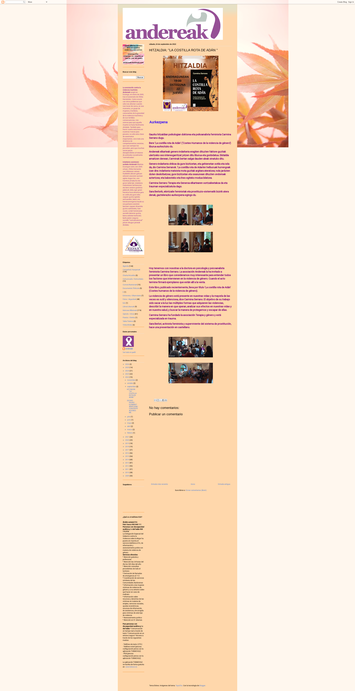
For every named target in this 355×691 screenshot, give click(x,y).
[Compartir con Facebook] (163, 400)
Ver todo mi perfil (129, 352)
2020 (127, 440)
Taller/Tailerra (128, 321)
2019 (127, 443)
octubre (130, 383)
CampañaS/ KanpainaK (131, 270)
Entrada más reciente (159, 484)
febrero (130, 433)
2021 (127, 437)
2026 (127, 364)
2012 (127, 466)
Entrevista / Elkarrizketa (132, 296)
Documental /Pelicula (131, 288)
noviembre (131, 380)
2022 (127, 377)
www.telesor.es (131, 667)
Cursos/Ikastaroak (130, 285)
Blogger (202, 686)
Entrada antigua (224, 484)
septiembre (131, 387)
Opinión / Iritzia (128, 314)
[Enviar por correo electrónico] (155, 400)
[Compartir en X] (160, 400)
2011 (127, 469)
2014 (127, 460)
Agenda (126, 266)
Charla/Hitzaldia (129, 275)
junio (129, 420)
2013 (127, 463)
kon (124, 303)
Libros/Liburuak (128, 307)
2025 (127, 367)
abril (129, 426)
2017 (127, 450)
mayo (129, 423)
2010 (127, 473)
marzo (130, 430)
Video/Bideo (127, 325)
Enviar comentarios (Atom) (196, 490)
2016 (127, 453)
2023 (127, 374)
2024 (127, 371)
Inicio (193, 484)
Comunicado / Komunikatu (133, 279)
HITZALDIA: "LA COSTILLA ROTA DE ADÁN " (131, 393)
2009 (127, 476)
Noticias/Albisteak (130, 310)
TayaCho (179, 686)
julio (129, 417)
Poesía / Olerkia (129, 318)
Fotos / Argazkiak (129, 299)
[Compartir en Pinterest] (165, 400)
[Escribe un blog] (158, 400)
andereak (129, 349)
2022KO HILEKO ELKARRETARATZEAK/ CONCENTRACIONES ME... (132, 406)
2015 (127, 456)
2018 (127, 447)
